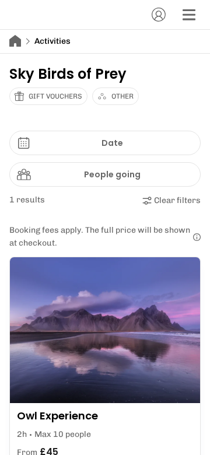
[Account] (158, 14)
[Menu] (189, 14)
